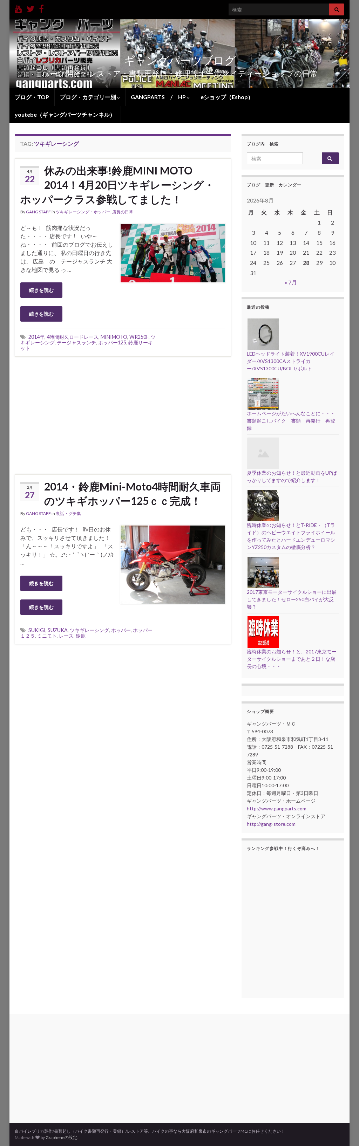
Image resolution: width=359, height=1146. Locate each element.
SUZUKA (58, 630)
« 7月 (291, 282)
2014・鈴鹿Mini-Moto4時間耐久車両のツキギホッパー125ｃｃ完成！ (132, 493)
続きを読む (41, 290)
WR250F (139, 337)
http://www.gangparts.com (276, 808)
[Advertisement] (123, 414)
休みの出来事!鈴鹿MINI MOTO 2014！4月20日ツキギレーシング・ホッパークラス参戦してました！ (117, 184)
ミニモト (47, 636)
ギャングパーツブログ (180, 60)
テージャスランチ (76, 342)
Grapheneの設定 (61, 1137)
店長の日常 (122, 211)
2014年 (36, 337)
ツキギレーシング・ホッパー (83, 211)
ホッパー (121, 630)
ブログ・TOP (32, 97)
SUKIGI (37, 630)
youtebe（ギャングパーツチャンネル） (65, 114)
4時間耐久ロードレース (73, 337)
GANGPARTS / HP (159, 97)
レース (66, 636)
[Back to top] (343, 1130)
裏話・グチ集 (68, 513)
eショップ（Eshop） (227, 97)
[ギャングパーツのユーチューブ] (18, 7)
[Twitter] (30, 7)
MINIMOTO (114, 337)
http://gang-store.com (271, 824)
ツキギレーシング (89, 630)
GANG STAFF (38, 211)
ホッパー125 (112, 342)
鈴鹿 (81, 636)
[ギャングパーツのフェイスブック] (41, 7)
